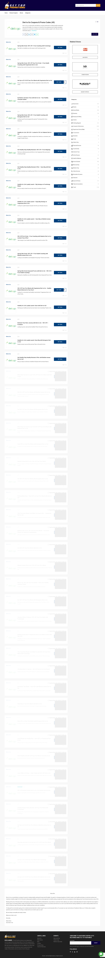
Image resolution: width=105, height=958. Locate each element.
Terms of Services (41, 946)
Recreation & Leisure (77, 174)
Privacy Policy (40, 945)
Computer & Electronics (78, 126)
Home (6, 12)
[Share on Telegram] (34, 34)
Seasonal (75, 177)
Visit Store (94, 34)
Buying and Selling (77, 116)
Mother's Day (76, 168)
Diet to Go (8, 42)
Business (75, 113)
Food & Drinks (76, 148)
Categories (27, 12)
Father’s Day (56, 940)
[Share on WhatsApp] (37, 34)
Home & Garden (76, 161)
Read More (34, 30)
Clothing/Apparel (77, 123)
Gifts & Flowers (76, 155)
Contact (39, 943)
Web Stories (40, 940)
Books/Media (76, 110)
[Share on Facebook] (23, 34)
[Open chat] (101, 954)
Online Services (76, 171)
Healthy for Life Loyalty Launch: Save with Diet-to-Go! (32, 305)
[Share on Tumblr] (32, 34)
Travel (74, 187)
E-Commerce (76, 132)
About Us (39, 938)
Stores (21, 12)
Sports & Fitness (76, 180)
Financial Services (77, 145)
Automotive (75, 103)
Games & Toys (76, 151)
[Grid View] (95, 21)
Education (75, 135)
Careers (75, 119)
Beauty (74, 107)
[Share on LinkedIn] (29, 34)
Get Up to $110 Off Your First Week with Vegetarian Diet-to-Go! (35, 80)
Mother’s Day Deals (58, 941)
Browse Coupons (14, 12)
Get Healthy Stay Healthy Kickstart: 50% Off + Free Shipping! (34, 149)
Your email (72, 940)
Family (74, 139)
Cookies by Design (85, 74)
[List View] (97, 21)
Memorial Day (76, 164)
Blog (38, 941)
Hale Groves (85, 57)
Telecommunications (78, 184)
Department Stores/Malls (79, 129)
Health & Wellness (77, 158)
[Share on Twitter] (26, 34)
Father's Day (76, 142)
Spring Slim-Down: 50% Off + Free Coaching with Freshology (34, 46)
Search (98, 5)
